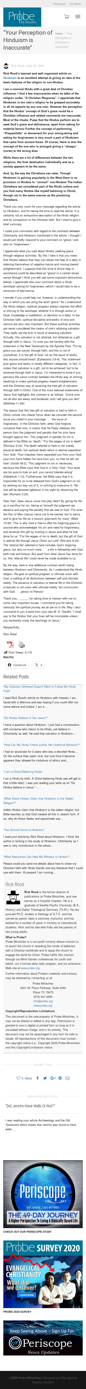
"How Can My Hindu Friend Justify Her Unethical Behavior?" (41, 745)
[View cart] (66, 16)
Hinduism (10, 78)
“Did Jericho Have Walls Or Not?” (30, 1106)
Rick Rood (15, 884)
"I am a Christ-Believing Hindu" (23, 771)
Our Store (75, 4)
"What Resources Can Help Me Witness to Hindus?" (36, 857)
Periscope (59, 4)
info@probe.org (43, 1001)
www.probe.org (30, 968)
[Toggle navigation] (78, 16)
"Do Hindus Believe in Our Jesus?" (25, 718)
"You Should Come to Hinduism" (24, 830)
